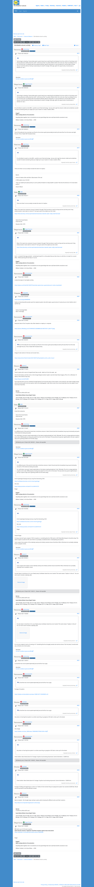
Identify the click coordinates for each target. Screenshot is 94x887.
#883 (78, 296)
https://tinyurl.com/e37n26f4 (22, 379)
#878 (78, 129)
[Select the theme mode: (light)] (78, 11)
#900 (78, 826)
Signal (37, 5)
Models (64, 5)
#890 (78, 508)
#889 (78, 457)
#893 (78, 660)
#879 (78, 148)
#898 (78, 770)
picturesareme (28, 273)
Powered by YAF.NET (53, 884)
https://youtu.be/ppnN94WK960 (22, 299)
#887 (78, 408)
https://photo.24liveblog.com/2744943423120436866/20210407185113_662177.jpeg (35, 328)
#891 (78, 558)
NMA (21, 192)
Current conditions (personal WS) (24, 79)
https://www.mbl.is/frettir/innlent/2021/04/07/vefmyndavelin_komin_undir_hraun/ (34, 358)
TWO (15, 11)
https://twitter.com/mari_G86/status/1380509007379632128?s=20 (30, 731)
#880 (78, 195)
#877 (78, 87)
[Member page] (79, 5)
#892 (78, 613)
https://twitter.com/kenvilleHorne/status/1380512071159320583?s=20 (31, 694)
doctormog (26, 49)
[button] (20, 11)
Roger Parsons (28, 84)
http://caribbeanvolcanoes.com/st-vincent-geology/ (27, 481)
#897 (78, 740)
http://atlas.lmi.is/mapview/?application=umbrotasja (27, 802)
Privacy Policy (44, 884)
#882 (78, 277)
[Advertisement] (47, 23)
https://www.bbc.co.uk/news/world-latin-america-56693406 (29, 832)
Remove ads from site (19, 34)
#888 (78, 428)
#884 (78, 320)
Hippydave (25, 292)
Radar (42, 5)
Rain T (76, 5)
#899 (78, 797)
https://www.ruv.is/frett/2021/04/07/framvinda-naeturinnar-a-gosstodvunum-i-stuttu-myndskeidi (38, 285)
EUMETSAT (70, 5)
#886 (78, 369)
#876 (78, 53)
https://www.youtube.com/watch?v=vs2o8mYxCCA (27, 486)
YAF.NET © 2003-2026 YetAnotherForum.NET (69, 884)
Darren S (24, 365)
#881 (78, 232)
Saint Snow (26, 144)
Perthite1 (24, 702)
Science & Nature (28, 36)
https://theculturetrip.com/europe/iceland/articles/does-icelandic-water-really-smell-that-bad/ (37, 213)
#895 (78, 705)
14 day (47, 5)
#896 (78, 725)
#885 (78, 339)
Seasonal (58, 5)
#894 (78, 677)
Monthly (52, 5)
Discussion (20, 36)
